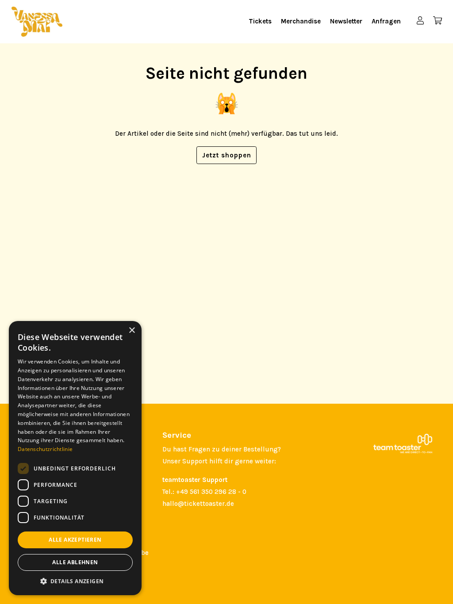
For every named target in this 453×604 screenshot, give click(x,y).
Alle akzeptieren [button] (75, 539)
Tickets (260, 21)
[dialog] (75, 458)
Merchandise (301, 21)
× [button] (131, 330)
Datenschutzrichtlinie (45, 449)
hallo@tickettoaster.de (198, 504)
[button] (75, 581)
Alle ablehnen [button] (75, 562)
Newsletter (346, 21)
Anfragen (386, 21)
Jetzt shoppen (226, 155)
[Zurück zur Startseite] (37, 22)
